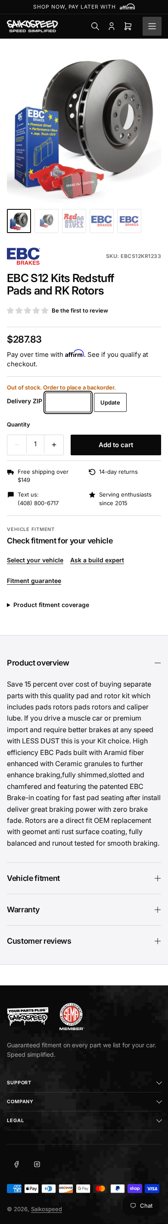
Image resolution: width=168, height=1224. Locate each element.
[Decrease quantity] (16, 445)
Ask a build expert (97, 560)
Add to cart (116, 445)
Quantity (18, 424)
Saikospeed (46, 1209)
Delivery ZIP (24, 401)
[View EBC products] (23, 256)
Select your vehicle (35, 560)
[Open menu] (152, 26)
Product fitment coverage (51, 604)
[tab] (19, 221)
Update (110, 402)
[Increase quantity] (53, 445)
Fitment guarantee (34, 580)
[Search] (95, 26)
